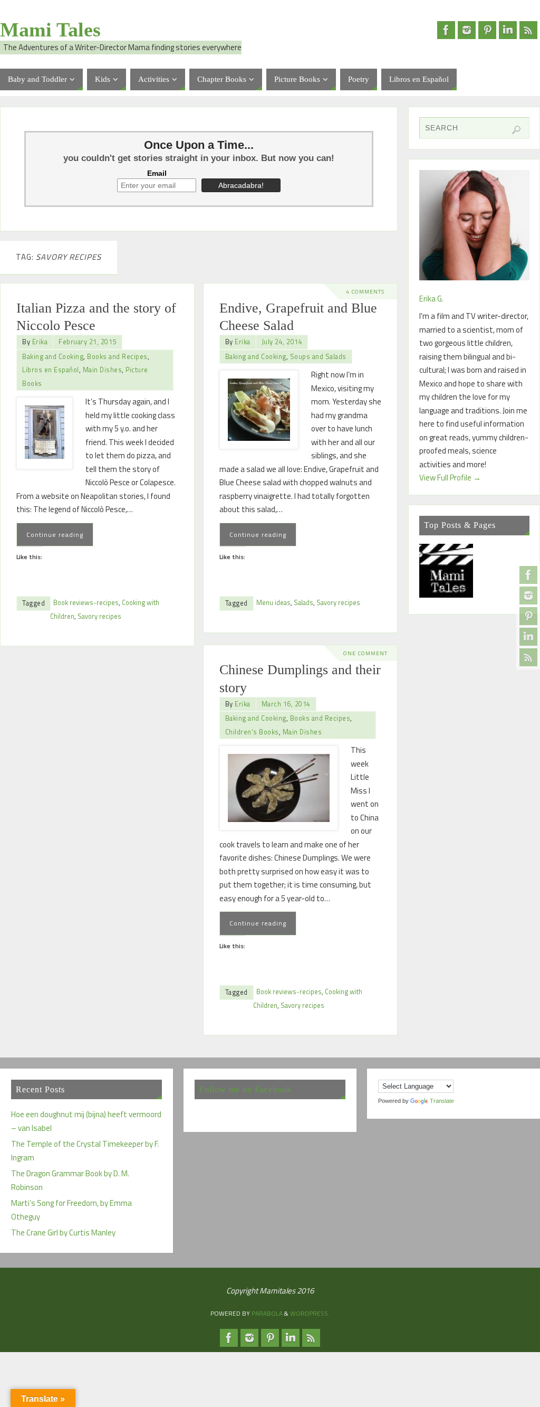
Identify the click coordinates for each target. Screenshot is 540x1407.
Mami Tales (50, 29)
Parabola (267, 1313)
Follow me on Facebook (245, 1089)
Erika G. (431, 298)
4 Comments (365, 291)
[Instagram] (528, 596)
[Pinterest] (528, 616)
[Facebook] (528, 575)
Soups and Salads (318, 357)
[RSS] (528, 657)
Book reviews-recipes (86, 603)
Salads (303, 603)
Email (157, 173)
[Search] (516, 130)
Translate (442, 1101)
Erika (40, 342)
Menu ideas (273, 603)
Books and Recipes (117, 357)
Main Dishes (102, 370)
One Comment (365, 653)
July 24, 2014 (282, 342)
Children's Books (252, 732)
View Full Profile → (450, 477)
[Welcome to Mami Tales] (446, 573)
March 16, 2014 (286, 704)
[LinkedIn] (528, 637)
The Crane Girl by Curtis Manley (63, 1232)
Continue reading (54, 535)
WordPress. (310, 1313)
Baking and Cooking (52, 357)
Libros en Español (50, 370)
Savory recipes (99, 616)
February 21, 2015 (88, 342)
